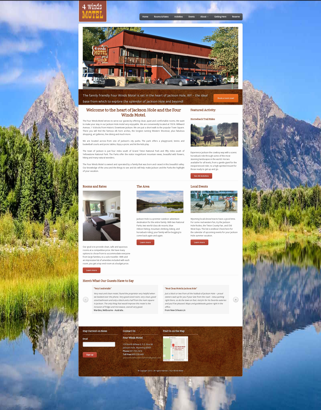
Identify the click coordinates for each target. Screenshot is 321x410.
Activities (178, 16)
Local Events (199, 186)
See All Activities (201, 176)
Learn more (91, 270)
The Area (143, 186)
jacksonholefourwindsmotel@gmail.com (142, 357)
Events (192, 16)
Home (145, 16)
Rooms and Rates (94, 186)
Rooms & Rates (161, 16)
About (204, 16)
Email (86, 339)
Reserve (236, 16)
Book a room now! (226, 98)
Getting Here (220, 16)
